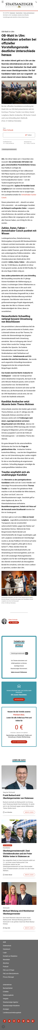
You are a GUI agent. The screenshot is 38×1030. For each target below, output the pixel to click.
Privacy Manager (8, 977)
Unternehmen (7, 985)
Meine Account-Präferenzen (19, 672)
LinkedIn (28, 1021)
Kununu (33, 1021)
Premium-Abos (18, 715)
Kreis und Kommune (29, 13)
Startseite (12, 13)
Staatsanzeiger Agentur (10, 1002)
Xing (23, 1021)
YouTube (19, 1021)
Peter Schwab (8, 130)
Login (5, 952)
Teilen (29, 135)
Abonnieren (19, 699)
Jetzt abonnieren (19, 742)
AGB (4, 942)
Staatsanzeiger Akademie (11, 1005)
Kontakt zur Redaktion (10, 956)
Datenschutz (7, 945)
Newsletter (6, 959)
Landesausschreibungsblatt (12, 1012)
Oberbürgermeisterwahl (18, 653)
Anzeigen (6, 1009)
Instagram (14, 1021)
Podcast (5, 966)
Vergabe (5, 998)
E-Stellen (6, 992)
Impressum (6, 949)
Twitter (9, 1021)
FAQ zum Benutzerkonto (11, 973)
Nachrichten (19, 13)
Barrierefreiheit (7, 988)
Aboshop (6, 963)
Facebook (5, 1021)
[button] (3, 1026)
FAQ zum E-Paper (8, 970)
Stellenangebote (8, 995)
